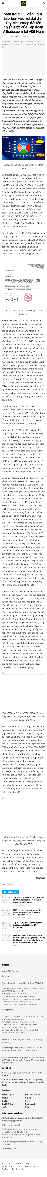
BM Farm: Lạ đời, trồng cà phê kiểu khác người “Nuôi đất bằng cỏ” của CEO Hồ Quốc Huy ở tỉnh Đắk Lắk (28, 912)
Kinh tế (4, 1101)
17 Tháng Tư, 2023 (28, 36)
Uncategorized (30, 1104)
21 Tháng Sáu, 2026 (19, 905)
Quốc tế (27, 1101)
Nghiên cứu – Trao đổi (32, 1095)
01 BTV (15, 36)
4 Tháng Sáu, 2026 (18, 945)
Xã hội (27, 1107)
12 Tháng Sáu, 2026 (19, 918)
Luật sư (4, 1107)
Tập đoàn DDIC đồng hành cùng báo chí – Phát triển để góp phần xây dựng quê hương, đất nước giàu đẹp (28, 900)
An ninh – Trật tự (7, 1095)
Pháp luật (28, 1098)
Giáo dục (5, 1098)
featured (10, 884)
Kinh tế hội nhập (7, 1104)
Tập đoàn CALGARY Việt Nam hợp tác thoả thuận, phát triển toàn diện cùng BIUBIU (27, 925)
